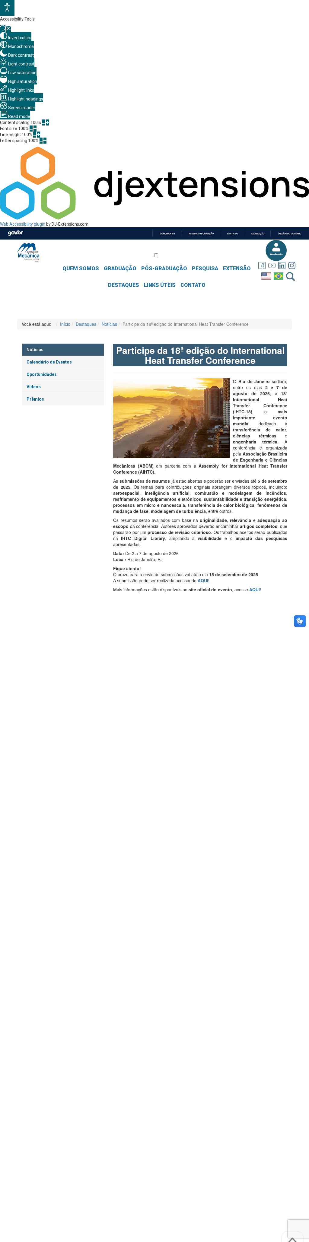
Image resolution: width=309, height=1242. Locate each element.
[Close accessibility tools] (8, 29)
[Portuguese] (279, 275)
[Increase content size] (47, 122)
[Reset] (2, 28)
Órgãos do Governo (289, 233)
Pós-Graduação (164, 268)
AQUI (254, 589)
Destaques (123, 285)
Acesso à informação (201, 233)
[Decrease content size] (43, 122)
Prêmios (35, 399)
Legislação (257, 233)
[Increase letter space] (44, 141)
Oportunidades (42, 374)
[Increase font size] (35, 128)
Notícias (35, 349)
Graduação (120, 268)
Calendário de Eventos (49, 362)
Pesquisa (205, 268)
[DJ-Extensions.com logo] (154, 218)
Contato (192, 285)
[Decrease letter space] (41, 141)
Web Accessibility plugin (22, 224)
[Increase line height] (38, 135)
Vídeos (34, 386)
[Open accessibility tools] (7, 8)
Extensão (237, 268)
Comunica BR (167, 233)
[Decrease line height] (34, 135)
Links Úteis (160, 285)
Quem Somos (80, 268)
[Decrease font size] (31, 128)
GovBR (15, 233)
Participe (232, 233)
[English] (267, 275)
